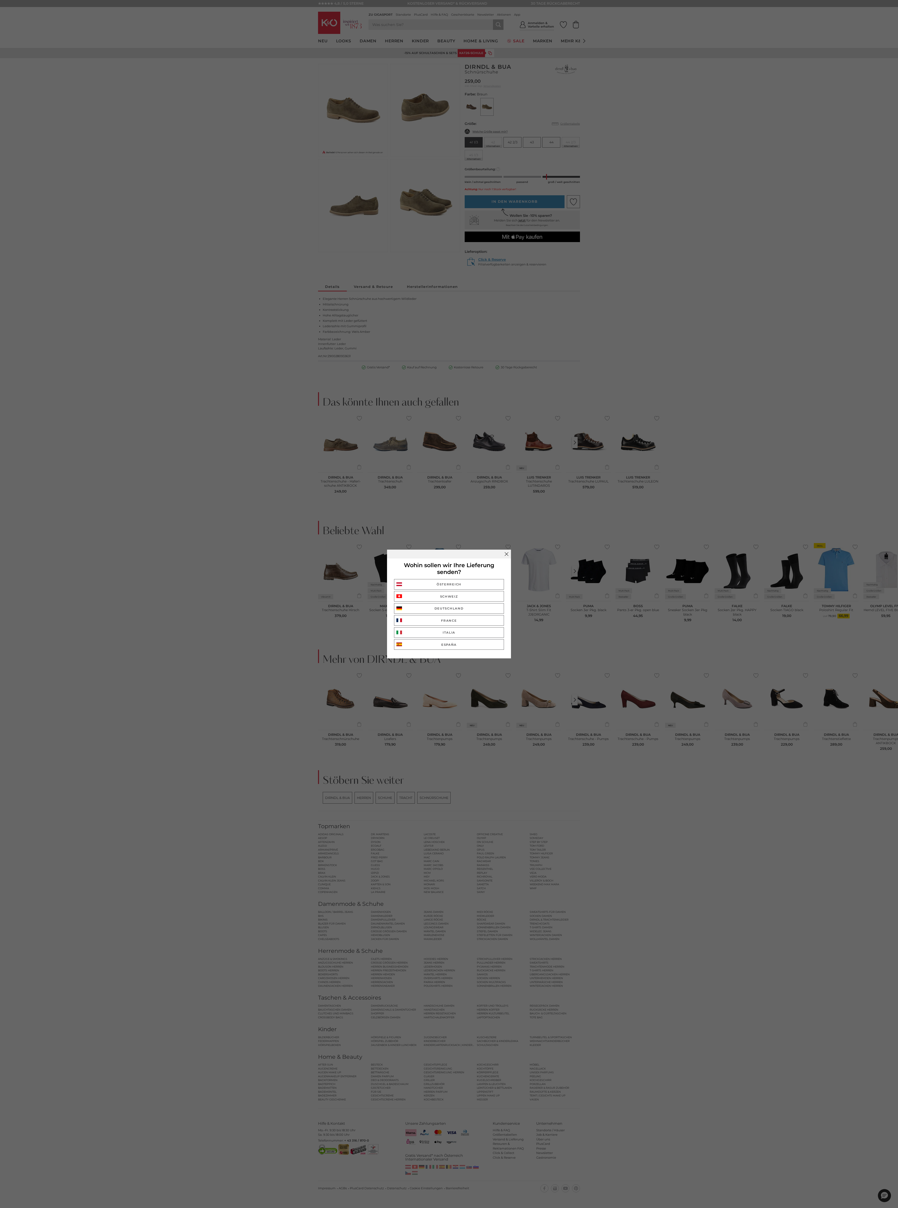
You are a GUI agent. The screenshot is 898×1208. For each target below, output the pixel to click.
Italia (449, 632)
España (449, 644)
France (449, 620)
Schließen (506, 554)
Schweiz (449, 596)
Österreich (449, 584)
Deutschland (449, 608)
